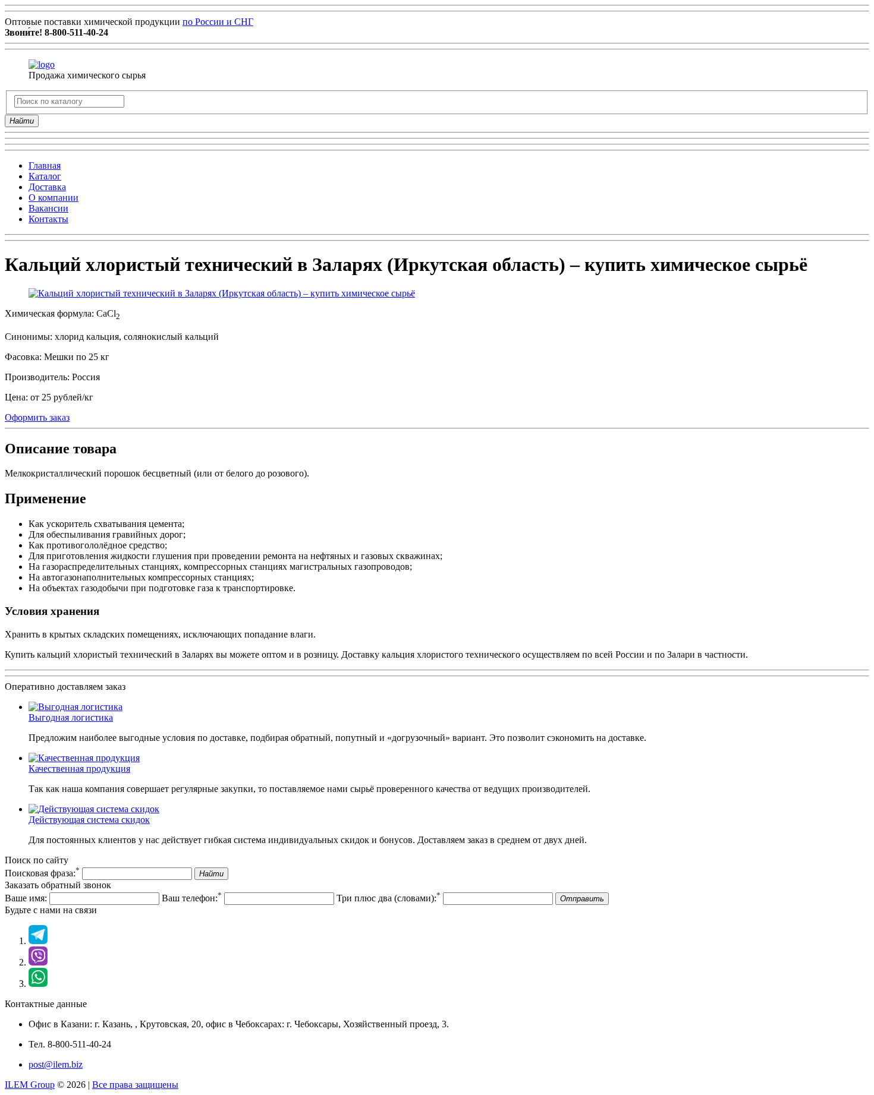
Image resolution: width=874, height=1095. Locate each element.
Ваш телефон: (192, 898)
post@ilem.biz (56, 1064)
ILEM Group (30, 1085)
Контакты (48, 219)
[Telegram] (38, 941)
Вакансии (48, 208)
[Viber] (38, 962)
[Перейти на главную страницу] (42, 64)
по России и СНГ (218, 22)
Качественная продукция (79, 768)
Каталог (45, 176)
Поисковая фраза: (42, 873)
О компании (53, 198)
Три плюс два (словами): (389, 898)
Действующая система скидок (89, 820)
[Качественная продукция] (84, 758)
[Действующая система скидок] (94, 809)
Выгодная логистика (71, 717)
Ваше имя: (26, 898)
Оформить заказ (37, 417)
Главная (45, 165)
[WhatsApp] (38, 984)
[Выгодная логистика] (75, 707)
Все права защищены (135, 1085)
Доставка (47, 187)
